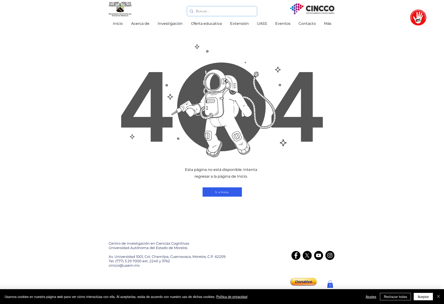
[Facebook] (295, 255)
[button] (330, 284)
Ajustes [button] (371, 296)
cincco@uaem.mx (124, 265)
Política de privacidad (231, 296)
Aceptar (423, 296)
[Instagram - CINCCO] (329, 255)
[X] (307, 255)
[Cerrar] (438, 296)
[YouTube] (318, 255)
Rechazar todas (395, 296)
